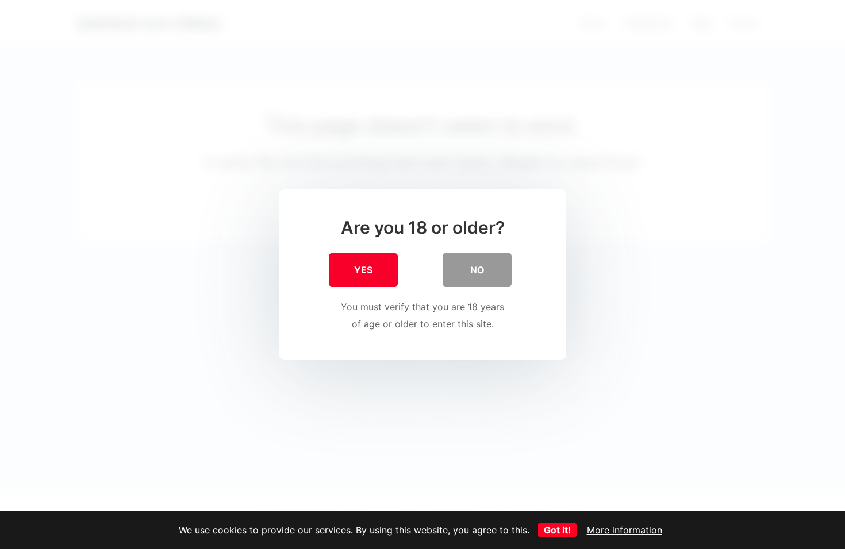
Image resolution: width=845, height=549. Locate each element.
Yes (363, 270)
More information (624, 530)
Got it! (557, 530)
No (477, 270)
